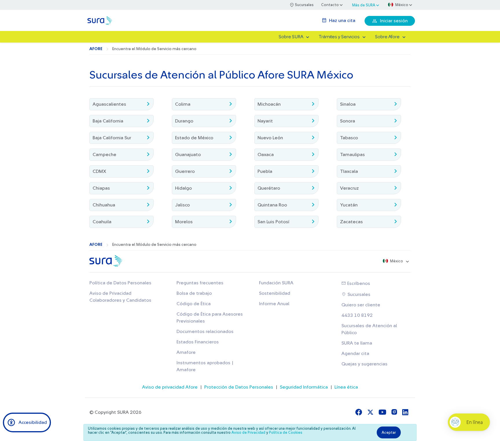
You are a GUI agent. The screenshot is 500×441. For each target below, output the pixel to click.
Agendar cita (355, 353)
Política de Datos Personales (120, 283)
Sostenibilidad (274, 293)
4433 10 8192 (357, 315)
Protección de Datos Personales (238, 387)
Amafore (186, 352)
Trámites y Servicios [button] (339, 36)
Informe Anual (274, 303)
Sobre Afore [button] (387, 36)
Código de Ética (194, 303)
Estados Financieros (198, 342)
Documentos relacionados (205, 331)
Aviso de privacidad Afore (170, 387)
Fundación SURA (276, 283)
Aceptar (389, 432)
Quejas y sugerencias (364, 364)
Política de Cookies (285, 432)
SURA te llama (356, 343)
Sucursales (358, 294)
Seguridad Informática (304, 387)
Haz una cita (341, 20)
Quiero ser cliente (360, 305)
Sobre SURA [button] (291, 36)
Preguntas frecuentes (200, 283)
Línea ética (346, 387)
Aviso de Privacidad (248, 432)
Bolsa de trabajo (194, 293)
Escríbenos (358, 283)
